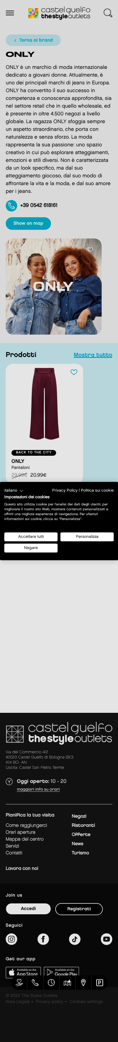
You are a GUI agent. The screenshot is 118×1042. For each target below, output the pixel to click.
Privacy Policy (65, 490)
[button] (13, 490)
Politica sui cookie (97, 490)
